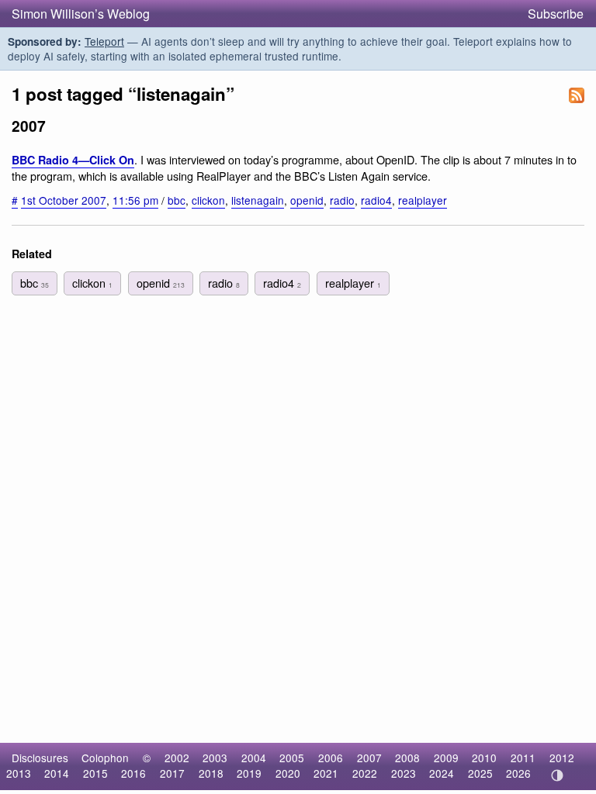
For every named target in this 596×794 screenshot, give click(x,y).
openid (307, 200)
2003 (215, 757)
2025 (480, 773)
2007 (369, 757)
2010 (484, 757)
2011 (523, 757)
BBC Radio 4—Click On (73, 159)
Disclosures (40, 757)
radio (342, 200)
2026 (518, 773)
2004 (253, 757)
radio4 (376, 200)
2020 (287, 773)
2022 (364, 773)
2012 (561, 757)
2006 (330, 757)
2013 (18, 773)
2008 (407, 757)
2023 (403, 773)
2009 (446, 757)
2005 (291, 757)
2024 (441, 773)
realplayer (422, 200)
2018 (211, 773)
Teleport (104, 41)
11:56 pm (135, 200)
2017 (172, 773)
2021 (326, 773)
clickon (208, 200)
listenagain (257, 200)
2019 (249, 773)
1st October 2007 (63, 200)
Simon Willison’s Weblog (81, 13)
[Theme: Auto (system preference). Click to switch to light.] (557, 775)
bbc (176, 200)
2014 (56, 773)
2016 (133, 773)
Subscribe (556, 13)
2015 (95, 773)
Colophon (105, 757)
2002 (177, 757)
